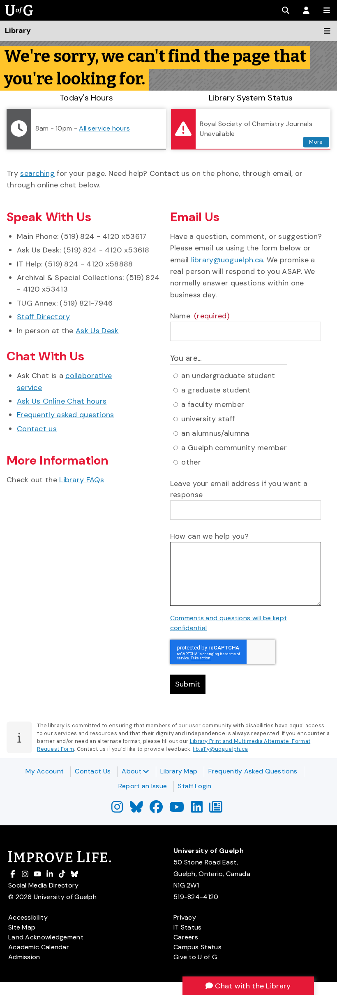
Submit (188, 684)
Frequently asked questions (65, 415)
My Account (44, 771)
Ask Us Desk (97, 331)
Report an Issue (142, 786)
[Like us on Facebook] (156, 809)
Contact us (37, 429)
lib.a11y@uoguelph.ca (220, 748)
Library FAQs (81, 480)
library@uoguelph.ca (227, 260)
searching (37, 173)
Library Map (178, 771)
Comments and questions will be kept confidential (228, 623)
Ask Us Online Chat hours (61, 401)
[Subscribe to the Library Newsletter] (215, 809)
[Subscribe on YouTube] (176, 809)
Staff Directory (43, 317)
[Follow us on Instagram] (117, 809)
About (132, 771)
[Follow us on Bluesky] (136, 809)
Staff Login (194, 786)
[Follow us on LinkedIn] (197, 809)
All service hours (104, 128)
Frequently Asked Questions (252, 771)
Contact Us (93, 771)
